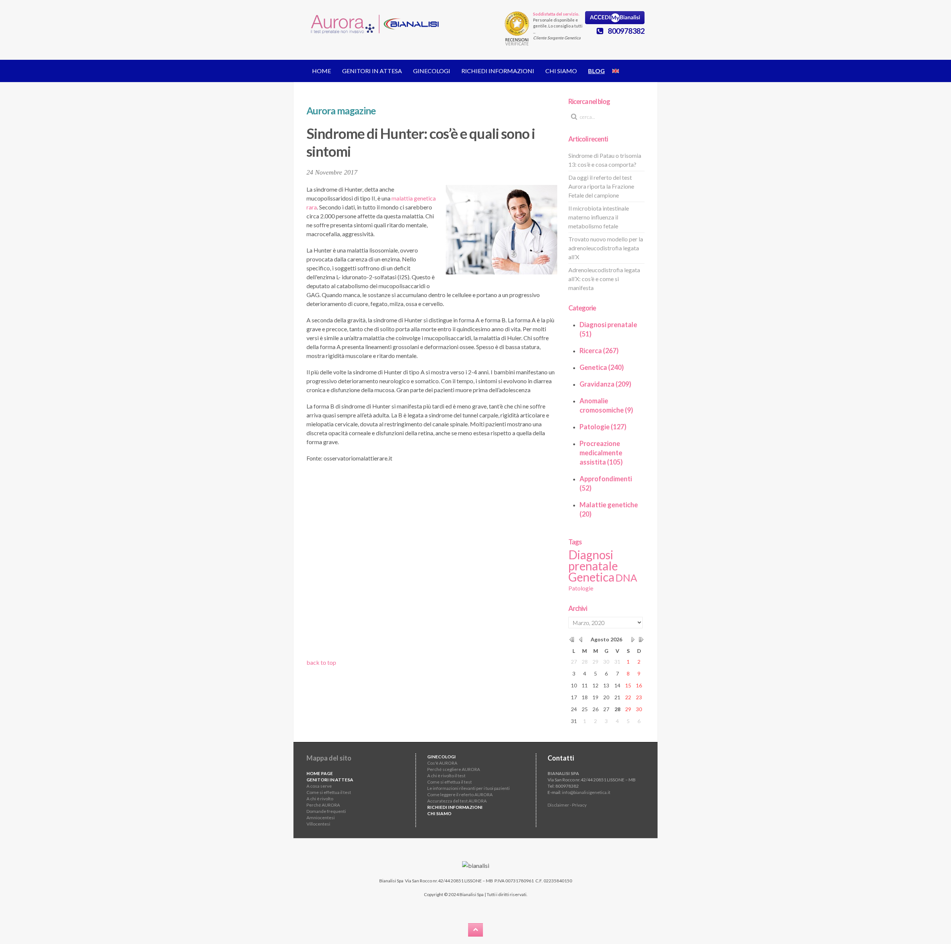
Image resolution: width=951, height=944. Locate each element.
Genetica (591, 577)
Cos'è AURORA (442, 763)
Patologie (580, 588)
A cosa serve (319, 786)
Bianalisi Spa (391, 880)
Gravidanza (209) (605, 384)
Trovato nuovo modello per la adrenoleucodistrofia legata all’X (605, 247)
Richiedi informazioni (497, 70)
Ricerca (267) (599, 350)
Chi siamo (561, 70)
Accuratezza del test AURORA (457, 801)
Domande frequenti (326, 811)
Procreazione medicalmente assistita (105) (601, 452)
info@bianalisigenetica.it (586, 792)
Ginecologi (431, 70)
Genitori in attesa (372, 70)
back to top (321, 662)
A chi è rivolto (319, 798)
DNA (626, 578)
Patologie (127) (603, 427)
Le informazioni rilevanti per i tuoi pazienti (468, 788)
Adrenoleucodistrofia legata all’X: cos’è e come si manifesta (604, 278)
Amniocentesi (320, 817)
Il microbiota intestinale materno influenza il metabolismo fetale (598, 217)
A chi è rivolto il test (446, 775)
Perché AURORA (323, 805)
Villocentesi (318, 824)
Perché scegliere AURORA (453, 769)
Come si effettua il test (328, 792)
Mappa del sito (328, 758)
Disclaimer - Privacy (567, 805)
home (321, 70)
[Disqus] (431, 563)
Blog (596, 70)
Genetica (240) (602, 367)
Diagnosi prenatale (593, 560)
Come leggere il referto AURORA (460, 794)
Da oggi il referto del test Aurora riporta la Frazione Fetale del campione (601, 186)
